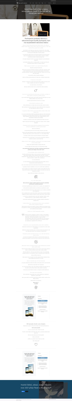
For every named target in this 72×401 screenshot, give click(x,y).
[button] (49, 3)
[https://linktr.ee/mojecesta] (18, 0)
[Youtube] (20, 0)
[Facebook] (16, 0)
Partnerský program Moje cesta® (52, 399)
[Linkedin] (19, 0)
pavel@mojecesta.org (53, 0)
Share (23, 391)
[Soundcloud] (23, 0)
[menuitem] (31, 3)
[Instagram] (17, 0)
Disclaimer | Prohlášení (18, 400)
